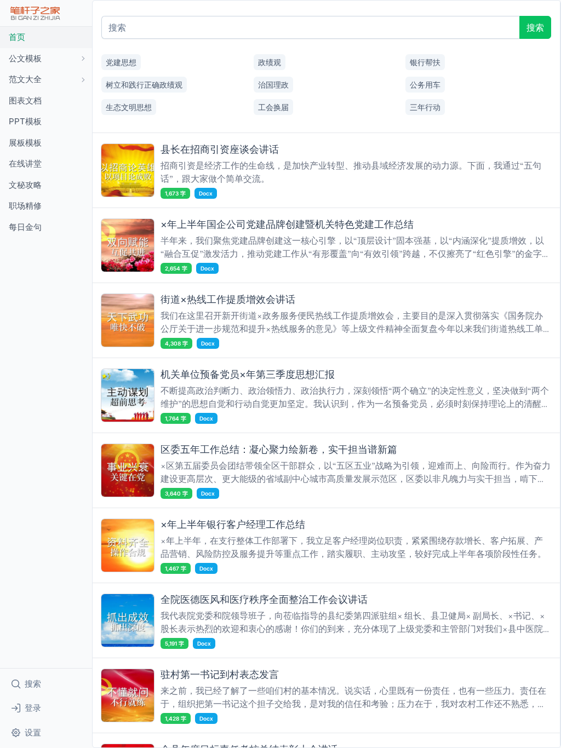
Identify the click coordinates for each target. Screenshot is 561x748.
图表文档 (25, 100)
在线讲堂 (25, 163)
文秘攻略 (25, 185)
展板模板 (25, 142)
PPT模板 (25, 121)
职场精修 (25, 205)
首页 (17, 37)
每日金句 (25, 227)
